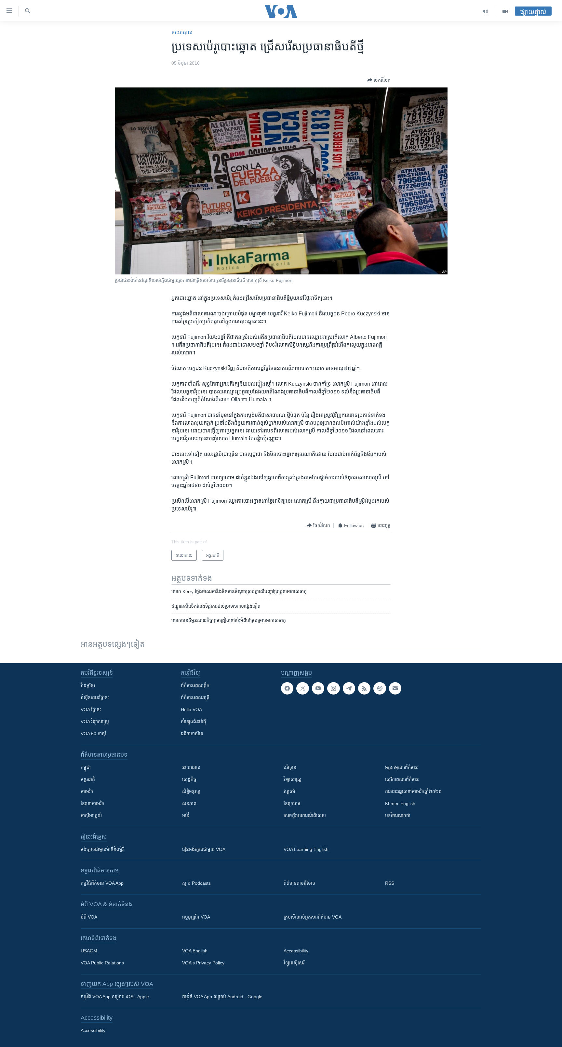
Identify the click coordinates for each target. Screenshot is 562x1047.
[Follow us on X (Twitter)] (302, 688)
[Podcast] (379, 688)
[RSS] (364, 688)
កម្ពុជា (86, 767)
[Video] (505, 11)
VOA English (194, 950)
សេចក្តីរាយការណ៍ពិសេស (305, 815)
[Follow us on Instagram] (333, 688)
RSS (389, 883)
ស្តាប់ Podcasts (196, 883)
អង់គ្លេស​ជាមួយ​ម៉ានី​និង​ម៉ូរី (102, 849)
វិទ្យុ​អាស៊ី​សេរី (294, 962)
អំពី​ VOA (89, 917)
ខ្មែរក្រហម (292, 803)
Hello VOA (191, 709)
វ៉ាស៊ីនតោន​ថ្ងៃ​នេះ (95, 697)
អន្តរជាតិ (88, 779)
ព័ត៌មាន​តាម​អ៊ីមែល (299, 883)
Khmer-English (400, 803)
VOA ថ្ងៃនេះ (91, 709)
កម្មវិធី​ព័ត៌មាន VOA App (102, 883)
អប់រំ (185, 815)
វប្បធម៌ (289, 791)
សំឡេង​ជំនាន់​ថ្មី (193, 721)
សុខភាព (189, 803)
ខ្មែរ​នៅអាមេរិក (92, 803)
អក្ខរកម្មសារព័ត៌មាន (401, 767)
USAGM (89, 950)
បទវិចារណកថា (397, 815)
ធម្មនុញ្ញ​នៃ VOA (196, 917)
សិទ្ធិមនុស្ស (191, 791)
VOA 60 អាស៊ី (93, 733)
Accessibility (296, 950)
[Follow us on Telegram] (349, 688)
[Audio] (485, 11)
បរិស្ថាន (290, 767)
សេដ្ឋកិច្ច (189, 779)
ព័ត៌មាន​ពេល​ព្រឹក (195, 685)
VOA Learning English (306, 849)
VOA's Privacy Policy (203, 962)
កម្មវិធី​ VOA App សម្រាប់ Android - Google (222, 996)
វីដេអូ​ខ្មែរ (88, 685)
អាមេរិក (87, 791)
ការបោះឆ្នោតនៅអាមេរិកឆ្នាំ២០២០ (413, 791)
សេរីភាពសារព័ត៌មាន (402, 779)
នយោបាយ (182, 32)
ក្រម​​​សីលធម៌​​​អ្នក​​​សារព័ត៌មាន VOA (312, 917)
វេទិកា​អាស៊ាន (192, 733)
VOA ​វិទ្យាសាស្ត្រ (95, 721)
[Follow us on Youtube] (318, 688)
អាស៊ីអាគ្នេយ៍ (91, 815)
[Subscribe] (395, 688)
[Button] (379, 80)
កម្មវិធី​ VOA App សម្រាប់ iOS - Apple (115, 996)
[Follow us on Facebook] (287, 688)
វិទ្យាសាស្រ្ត (292, 779)
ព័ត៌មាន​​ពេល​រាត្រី (195, 697)
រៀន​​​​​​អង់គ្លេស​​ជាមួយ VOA (203, 849)
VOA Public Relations (102, 962)
